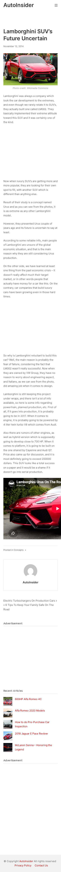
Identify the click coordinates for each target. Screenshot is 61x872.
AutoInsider (30, 582)
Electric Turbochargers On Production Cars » (30, 600)
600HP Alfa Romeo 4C (28, 699)
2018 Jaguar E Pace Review (31, 733)
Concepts (19, 550)
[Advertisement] (28, 153)
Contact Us (41, 865)
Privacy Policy (23, 865)
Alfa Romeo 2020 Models (30, 710)
